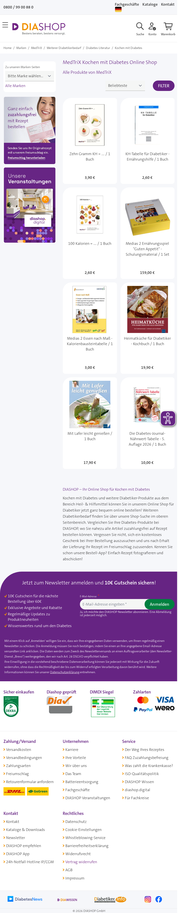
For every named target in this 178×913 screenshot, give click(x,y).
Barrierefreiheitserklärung (87, 845)
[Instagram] (148, 898)
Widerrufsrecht (78, 853)
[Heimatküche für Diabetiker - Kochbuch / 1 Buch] (147, 328)
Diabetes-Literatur (98, 48)
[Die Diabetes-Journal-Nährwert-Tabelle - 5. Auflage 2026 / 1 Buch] (147, 423)
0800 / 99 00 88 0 (18, 7)
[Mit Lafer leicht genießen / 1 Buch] (90, 423)
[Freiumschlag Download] (29, 131)
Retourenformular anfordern (30, 781)
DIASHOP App (18, 853)
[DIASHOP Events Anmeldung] (29, 206)
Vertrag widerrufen (81, 861)
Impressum (74, 878)
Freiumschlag (17, 773)
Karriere (71, 749)
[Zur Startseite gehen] (38, 29)
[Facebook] (159, 898)
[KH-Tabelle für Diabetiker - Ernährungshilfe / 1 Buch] (147, 141)
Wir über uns (76, 765)
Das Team (73, 773)
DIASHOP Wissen (139, 781)
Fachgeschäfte (127, 4)
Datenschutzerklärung (64, 672)
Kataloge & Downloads (25, 829)
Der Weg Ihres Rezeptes (144, 749)
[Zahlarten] (154, 706)
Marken (21, 48)
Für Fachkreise (137, 798)
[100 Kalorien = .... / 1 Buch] (90, 233)
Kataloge (150, 4)
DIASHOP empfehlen (23, 845)
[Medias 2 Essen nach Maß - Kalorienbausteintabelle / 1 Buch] (90, 328)
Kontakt (12, 821)
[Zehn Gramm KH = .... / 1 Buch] (90, 141)
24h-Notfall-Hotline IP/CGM (30, 861)
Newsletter (15, 837)
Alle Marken (15, 85)
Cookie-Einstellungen (83, 829)
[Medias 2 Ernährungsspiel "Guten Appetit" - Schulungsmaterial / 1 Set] (147, 233)
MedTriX (36, 48)
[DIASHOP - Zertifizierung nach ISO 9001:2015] (20, 706)
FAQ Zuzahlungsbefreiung (146, 757)
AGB (69, 870)
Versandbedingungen (24, 757)
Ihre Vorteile (75, 757)
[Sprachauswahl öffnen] (118, 9)
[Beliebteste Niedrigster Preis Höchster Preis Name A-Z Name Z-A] (125, 86)
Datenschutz (76, 821)
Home (7, 48)
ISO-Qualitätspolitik (142, 773)
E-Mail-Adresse (88, 596)
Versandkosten (18, 749)
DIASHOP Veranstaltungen (87, 798)
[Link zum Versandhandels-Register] (103, 707)
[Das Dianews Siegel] (64, 706)
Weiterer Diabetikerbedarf (64, 48)
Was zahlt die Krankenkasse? (149, 765)
